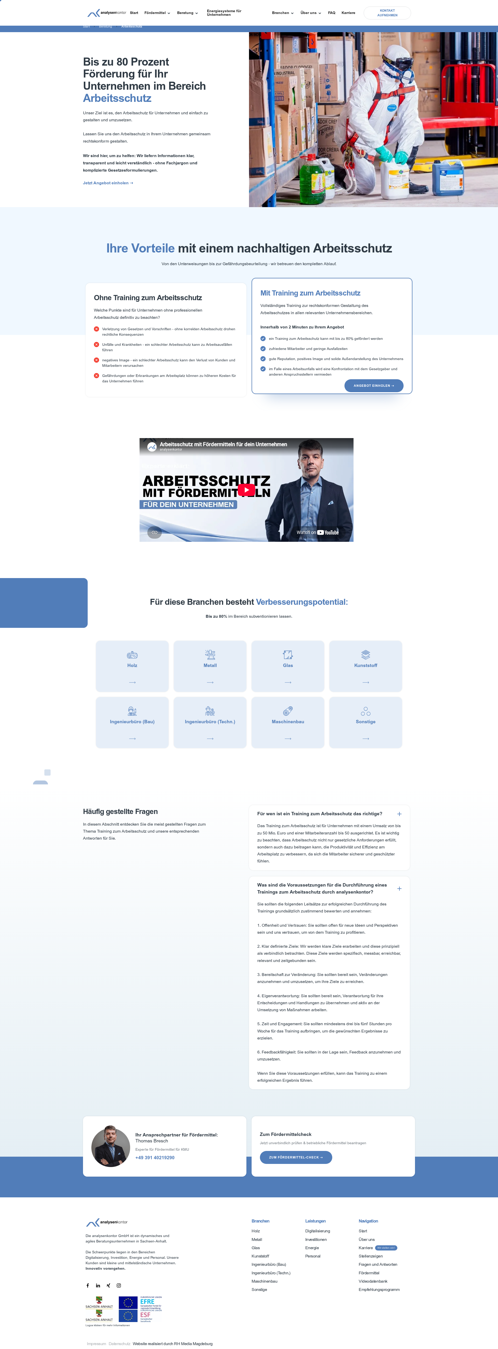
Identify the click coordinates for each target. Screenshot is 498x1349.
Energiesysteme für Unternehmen (224, 13)
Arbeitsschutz (131, 26)
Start (134, 12)
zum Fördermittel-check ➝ (296, 1157)
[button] (157, 13)
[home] (107, 13)
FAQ (331, 12)
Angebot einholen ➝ (374, 386)
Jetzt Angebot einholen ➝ (108, 182)
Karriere (348, 12)
